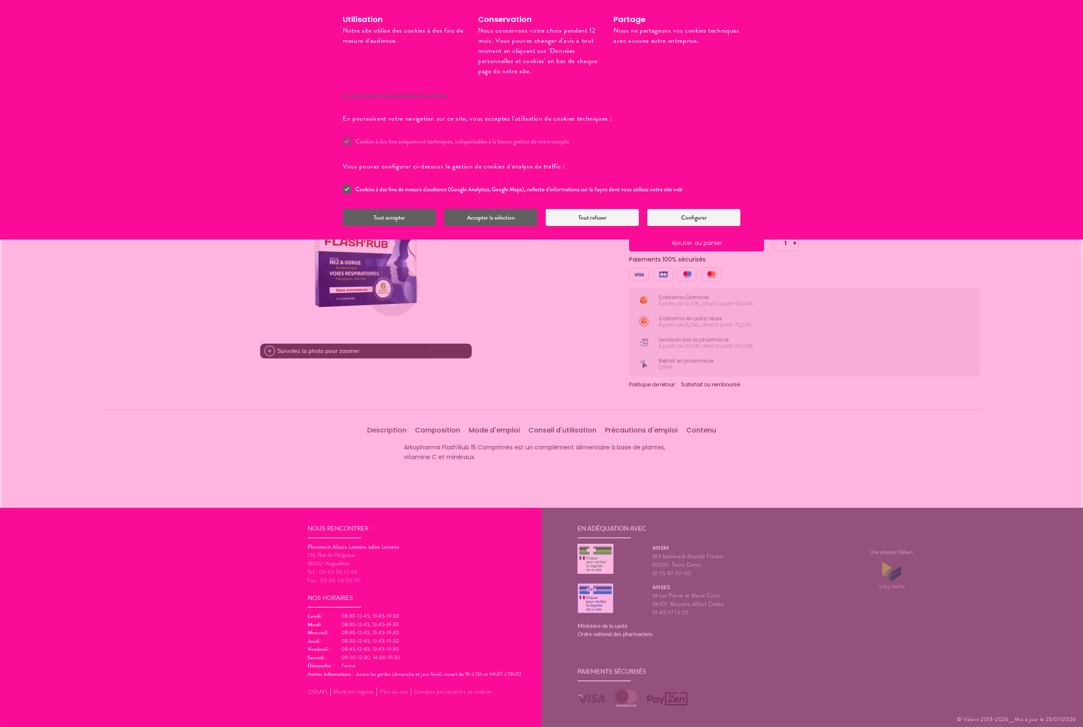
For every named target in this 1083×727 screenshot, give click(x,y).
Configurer (694, 217)
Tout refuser (592, 217)
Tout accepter (389, 217)
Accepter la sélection (491, 217)
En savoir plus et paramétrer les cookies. (395, 95)
